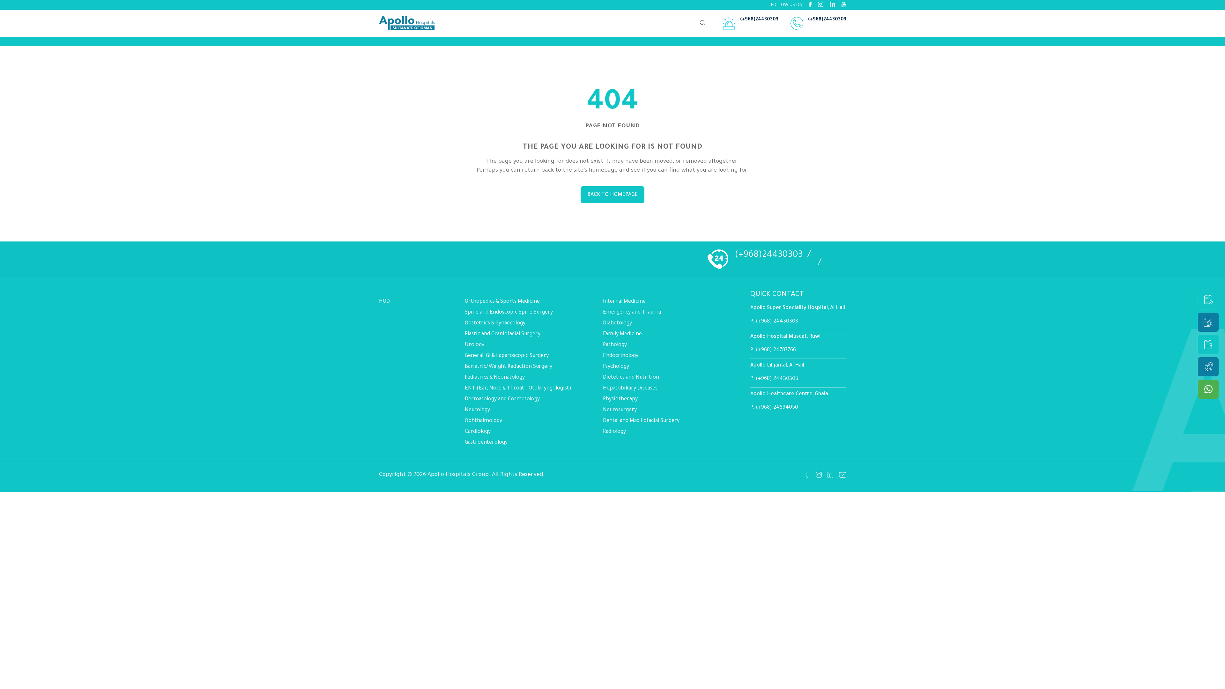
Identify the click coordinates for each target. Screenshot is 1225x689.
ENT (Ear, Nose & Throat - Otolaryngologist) (518, 388)
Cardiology (478, 432)
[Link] (407, 41)
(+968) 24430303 (777, 321)
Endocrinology (620, 356)
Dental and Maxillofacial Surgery (641, 421)
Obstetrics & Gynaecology (495, 323)
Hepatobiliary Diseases (630, 388)
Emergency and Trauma (632, 312)
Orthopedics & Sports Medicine (502, 302)
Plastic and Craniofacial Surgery (502, 334)
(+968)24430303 (759, 19)
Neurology (477, 410)
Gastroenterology (486, 443)
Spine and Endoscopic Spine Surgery (509, 312)
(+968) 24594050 (777, 408)
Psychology (616, 367)
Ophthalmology (483, 421)
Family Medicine (622, 334)
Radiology (614, 432)
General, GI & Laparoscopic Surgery (507, 356)
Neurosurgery (620, 410)
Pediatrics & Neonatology (495, 378)
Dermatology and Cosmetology (502, 399)
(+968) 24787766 (776, 350)
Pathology (615, 345)
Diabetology (617, 323)
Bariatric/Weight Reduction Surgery (508, 367)
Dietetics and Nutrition (631, 378)
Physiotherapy (620, 399)
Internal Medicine (624, 302)
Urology (474, 345)
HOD (384, 302)
